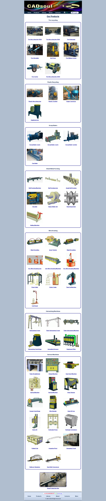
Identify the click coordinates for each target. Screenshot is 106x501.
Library (44, 12)
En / (74, 12)
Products (36, 12)
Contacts (58, 12)
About (50, 12)
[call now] (55, 493)
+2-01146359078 (49, 493)
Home (29, 12)
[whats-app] (59, 493)
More (76, 496)
